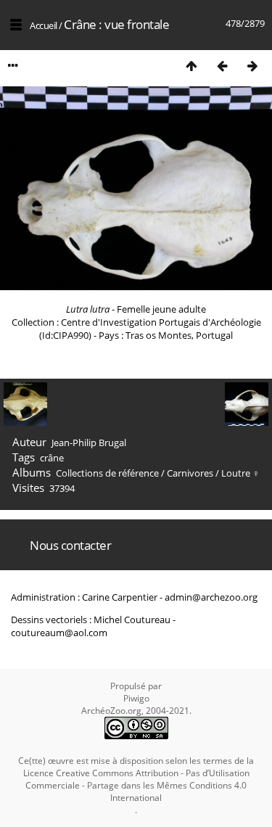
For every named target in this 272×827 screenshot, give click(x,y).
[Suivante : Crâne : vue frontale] (252, 65)
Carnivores (190, 473)
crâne (52, 457)
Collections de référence (107, 473)
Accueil (43, 25)
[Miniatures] (191, 65)
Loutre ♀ (240, 473)
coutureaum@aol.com (59, 632)
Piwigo (136, 698)
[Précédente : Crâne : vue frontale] (222, 65)
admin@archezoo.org (211, 597)
